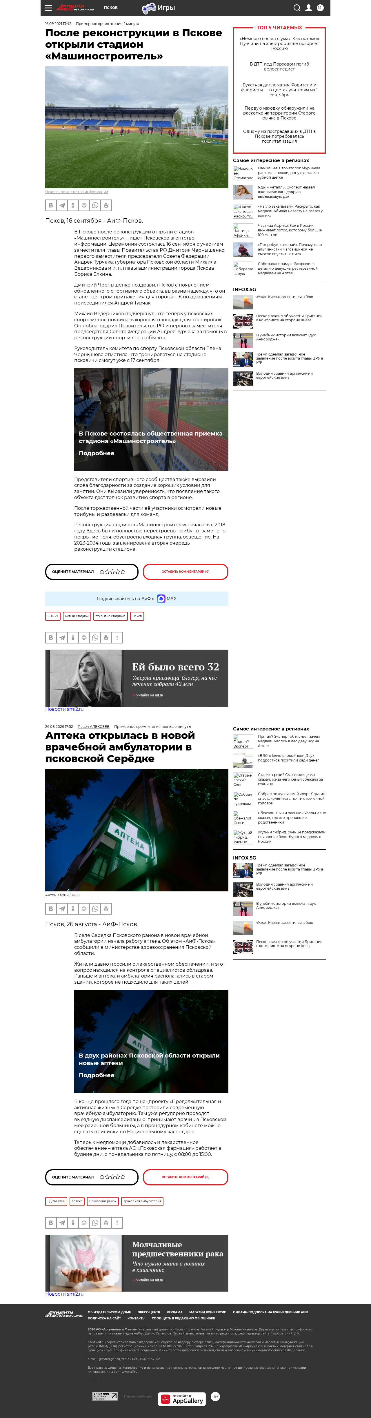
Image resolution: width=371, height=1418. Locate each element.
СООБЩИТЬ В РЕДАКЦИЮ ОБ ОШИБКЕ (183, 1318)
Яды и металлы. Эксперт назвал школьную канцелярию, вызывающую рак (286, 192)
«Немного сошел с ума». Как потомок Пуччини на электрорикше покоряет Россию (279, 43)
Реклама (175, 1312)
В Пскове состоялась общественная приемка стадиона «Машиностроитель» (151, 437)
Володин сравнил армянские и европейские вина (284, 375)
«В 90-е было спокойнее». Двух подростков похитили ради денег (288, 757)
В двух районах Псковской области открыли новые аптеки (149, 1059)
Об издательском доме (109, 1312)
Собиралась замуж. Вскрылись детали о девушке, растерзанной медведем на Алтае (288, 268)
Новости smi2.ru (64, 709)
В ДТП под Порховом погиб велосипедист (279, 67)
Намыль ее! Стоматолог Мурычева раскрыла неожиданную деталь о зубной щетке (289, 172)
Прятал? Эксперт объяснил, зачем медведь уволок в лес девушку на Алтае (289, 741)
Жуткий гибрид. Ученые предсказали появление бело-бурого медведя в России (291, 837)
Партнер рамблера (138, 1396)
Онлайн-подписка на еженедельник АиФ (270, 1312)
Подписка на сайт (104, 1318)
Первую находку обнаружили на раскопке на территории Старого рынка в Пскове (279, 113)
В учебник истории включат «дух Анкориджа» (286, 337)
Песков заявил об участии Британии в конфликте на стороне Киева (289, 318)
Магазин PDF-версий (207, 1312)
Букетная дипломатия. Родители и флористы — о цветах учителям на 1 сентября (279, 90)
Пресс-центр (149, 1312)
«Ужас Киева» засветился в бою (284, 297)
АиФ (76, 895)
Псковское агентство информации (76, 192)
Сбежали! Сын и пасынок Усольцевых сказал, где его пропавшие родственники (292, 817)
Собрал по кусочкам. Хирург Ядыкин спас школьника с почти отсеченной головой (291, 798)
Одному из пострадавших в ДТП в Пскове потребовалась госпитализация (279, 136)
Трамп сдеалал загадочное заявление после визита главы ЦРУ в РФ (289, 358)
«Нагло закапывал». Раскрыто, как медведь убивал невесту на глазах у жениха (290, 211)
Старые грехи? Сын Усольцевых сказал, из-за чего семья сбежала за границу (290, 779)
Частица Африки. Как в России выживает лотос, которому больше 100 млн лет (290, 230)
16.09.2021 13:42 (58, 23)
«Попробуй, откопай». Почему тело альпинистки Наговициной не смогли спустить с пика (290, 249)
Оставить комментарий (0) (186, 572)
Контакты (136, 1318)
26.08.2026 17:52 (59, 726)
